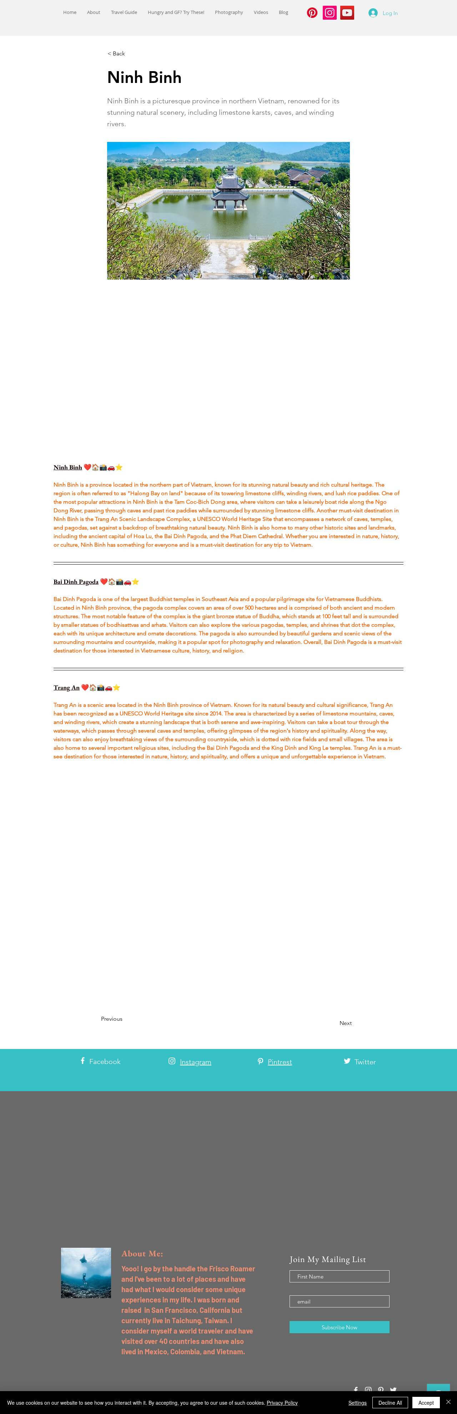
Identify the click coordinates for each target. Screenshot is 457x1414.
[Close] (448, 1402)
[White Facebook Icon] (82, 1060)
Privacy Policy (282, 1402)
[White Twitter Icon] (347, 1060)
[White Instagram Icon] (171, 1060)
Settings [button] (357, 1402)
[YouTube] (347, 13)
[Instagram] (330, 13)
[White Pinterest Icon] (260, 1061)
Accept (426, 1402)
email (296, 1289)
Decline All (390, 1402)
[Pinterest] (312, 13)
